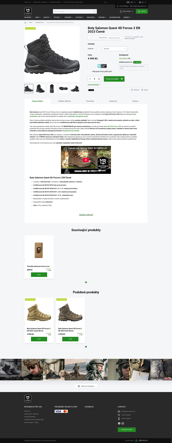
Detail (39, 274)
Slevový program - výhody (31, 422)
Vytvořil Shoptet (129, 440)
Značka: (130, 38)
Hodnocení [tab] (113, 101)
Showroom (27, 2)
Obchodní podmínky (55, 2)
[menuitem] (28, 17)
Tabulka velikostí (86, 214)
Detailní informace (93, 84)
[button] (86, 282)
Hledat (94, 11)
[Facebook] (119, 423)
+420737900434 (126, 415)
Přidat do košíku (112, 79)
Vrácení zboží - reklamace (40, 2)
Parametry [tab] (90, 101)
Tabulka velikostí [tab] (64, 101)
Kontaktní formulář (126, 429)
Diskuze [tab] (135, 101)
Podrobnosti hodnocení (114, 37)
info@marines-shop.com (128, 411)
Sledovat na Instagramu (87, 386)
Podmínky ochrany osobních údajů (73, 2)
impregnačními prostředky (70, 131)
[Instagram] (122, 423)
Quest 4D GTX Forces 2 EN (112, 126)
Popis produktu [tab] (37, 101)
